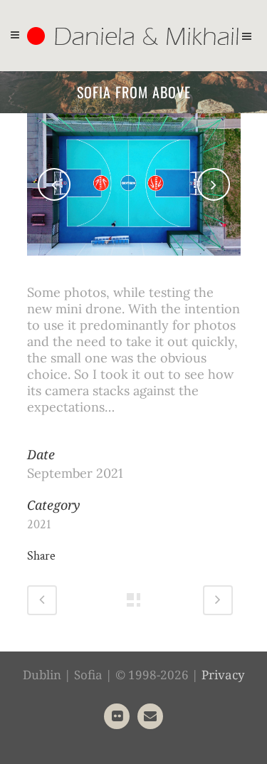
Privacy (223, 674)
